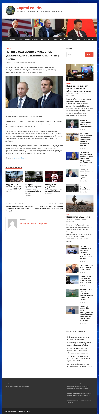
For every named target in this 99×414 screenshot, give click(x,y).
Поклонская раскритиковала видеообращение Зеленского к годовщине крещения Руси (86, 158)
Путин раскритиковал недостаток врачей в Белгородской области (78, 88)
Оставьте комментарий (27, 62)
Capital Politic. (29, 7)
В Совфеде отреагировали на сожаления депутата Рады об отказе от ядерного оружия (86, 140)
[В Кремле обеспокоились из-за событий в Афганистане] (72, 127)
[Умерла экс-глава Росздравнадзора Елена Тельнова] (72, 191)
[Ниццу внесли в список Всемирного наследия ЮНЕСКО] (14, 182)
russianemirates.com (19, 158)
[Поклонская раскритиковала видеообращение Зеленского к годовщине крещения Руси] (72, 159)
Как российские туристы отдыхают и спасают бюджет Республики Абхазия (86, 294)
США (78, 39)
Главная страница (14, 39)
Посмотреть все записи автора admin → (34, 224)
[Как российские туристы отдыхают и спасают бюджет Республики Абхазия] (72, 296)
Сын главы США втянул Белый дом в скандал (86, 267)
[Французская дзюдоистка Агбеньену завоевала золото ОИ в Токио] (54, 182)
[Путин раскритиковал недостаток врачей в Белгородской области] (79, 81)
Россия (71, 39)
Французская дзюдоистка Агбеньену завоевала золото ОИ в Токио (53, 188)
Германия (45, 39)
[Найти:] (79, 54)
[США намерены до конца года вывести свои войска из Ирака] (72, 283)
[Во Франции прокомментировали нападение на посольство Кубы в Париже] (34, 182)
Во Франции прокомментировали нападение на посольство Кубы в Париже (33, 189)
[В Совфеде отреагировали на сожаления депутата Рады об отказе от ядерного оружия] (72, 140)
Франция (87, 39)
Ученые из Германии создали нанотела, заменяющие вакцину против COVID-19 (78, 358)
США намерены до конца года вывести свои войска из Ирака (86, 279)
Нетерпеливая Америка (78, 217)
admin (17, 62)
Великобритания (31, 39)
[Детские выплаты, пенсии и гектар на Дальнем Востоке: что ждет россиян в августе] (72, 253)
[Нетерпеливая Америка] (79, 212)
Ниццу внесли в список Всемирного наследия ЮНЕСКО (13, 187)
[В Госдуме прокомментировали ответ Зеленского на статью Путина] (72, 176)
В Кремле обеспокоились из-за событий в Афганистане (86, 123)
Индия (54, 39)
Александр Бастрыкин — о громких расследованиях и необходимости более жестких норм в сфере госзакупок (86, 314)
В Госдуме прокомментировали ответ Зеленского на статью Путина (88, 174)
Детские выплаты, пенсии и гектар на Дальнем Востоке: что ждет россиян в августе (86, 252)
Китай (62, 39)
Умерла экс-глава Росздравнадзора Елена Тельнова (87, 187)
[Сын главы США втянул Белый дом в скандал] (72, 272)
